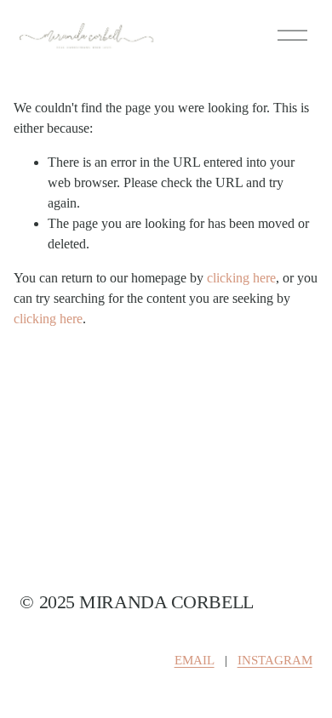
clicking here (241, 278)
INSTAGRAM (275, 660)
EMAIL (195, 660)
